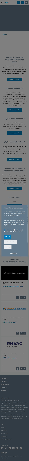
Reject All (7, 247)
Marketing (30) (18, 231)
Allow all (7, 236)
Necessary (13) (9, 230)
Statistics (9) (9, 231)
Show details (13, 253)
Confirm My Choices (10, 242)
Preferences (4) (19, 230)
